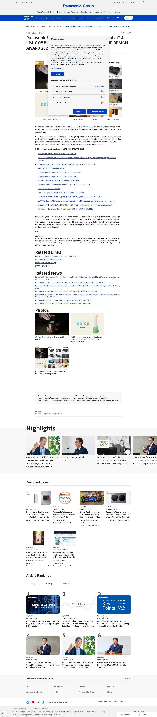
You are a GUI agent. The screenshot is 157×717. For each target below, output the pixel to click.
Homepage (54, 256)
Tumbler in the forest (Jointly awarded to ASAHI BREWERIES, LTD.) (66, 209)
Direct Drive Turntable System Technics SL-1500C (58, 176)
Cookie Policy (101, 712)
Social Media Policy (77, 712)
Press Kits (110, 18)
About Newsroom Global (107, 702)
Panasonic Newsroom (39, 678)
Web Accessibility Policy (62, 712)
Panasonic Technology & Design (47, 259)
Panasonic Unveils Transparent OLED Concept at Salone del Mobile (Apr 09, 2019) (65, 291)
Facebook (15, 709)
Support (14, 712)
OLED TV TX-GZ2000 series (49, 188)
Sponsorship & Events (77, 18)
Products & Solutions (96, 18)
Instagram (64, 256)
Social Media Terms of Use (45, 712)
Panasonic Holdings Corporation (22, 2)
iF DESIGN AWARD (41, 266)
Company (43, 18)
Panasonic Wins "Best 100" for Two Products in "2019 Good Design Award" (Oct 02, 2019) (68, 282)
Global (29, 18)
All (37, 18)
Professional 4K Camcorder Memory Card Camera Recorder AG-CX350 (66, 164)
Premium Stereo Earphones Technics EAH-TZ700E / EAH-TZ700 (64, 184)
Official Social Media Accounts (58, 702)
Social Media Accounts (92, 243)
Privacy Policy (90, 712)
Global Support (60, 243)
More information (56, 68)
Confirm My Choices (97, 111)
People (51, 18)
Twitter (72, 256)
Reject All (79, 111)
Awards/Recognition (55, 26)
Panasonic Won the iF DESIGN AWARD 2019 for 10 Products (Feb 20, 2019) (62, 303)
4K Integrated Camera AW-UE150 (51, 168)
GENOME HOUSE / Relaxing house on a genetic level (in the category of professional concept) (76, 200)
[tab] (49, 583)
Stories (120, 18)
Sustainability (61, 18)
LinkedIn (36, 709)
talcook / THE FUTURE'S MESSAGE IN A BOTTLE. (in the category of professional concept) (75, 205)
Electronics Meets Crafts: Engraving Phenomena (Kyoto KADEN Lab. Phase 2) (69, 196)
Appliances (57, 413)
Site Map (22, 712)
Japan (126, 678)
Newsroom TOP (31, 26)
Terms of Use (31, 712)
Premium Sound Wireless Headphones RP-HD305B (59, 180)
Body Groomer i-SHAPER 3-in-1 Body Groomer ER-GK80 (61, 192)
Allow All (58, 74)
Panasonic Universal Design (45, 263)
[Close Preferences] (4, 713)
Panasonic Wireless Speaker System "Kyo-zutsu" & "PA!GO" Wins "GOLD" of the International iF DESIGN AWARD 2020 (99, 26)
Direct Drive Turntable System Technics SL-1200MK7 (59, 172)
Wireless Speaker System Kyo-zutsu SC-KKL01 (57, 153)
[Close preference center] (107, 39)
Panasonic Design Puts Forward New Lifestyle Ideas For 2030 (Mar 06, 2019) (63, 300)
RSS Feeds (124, 702)
